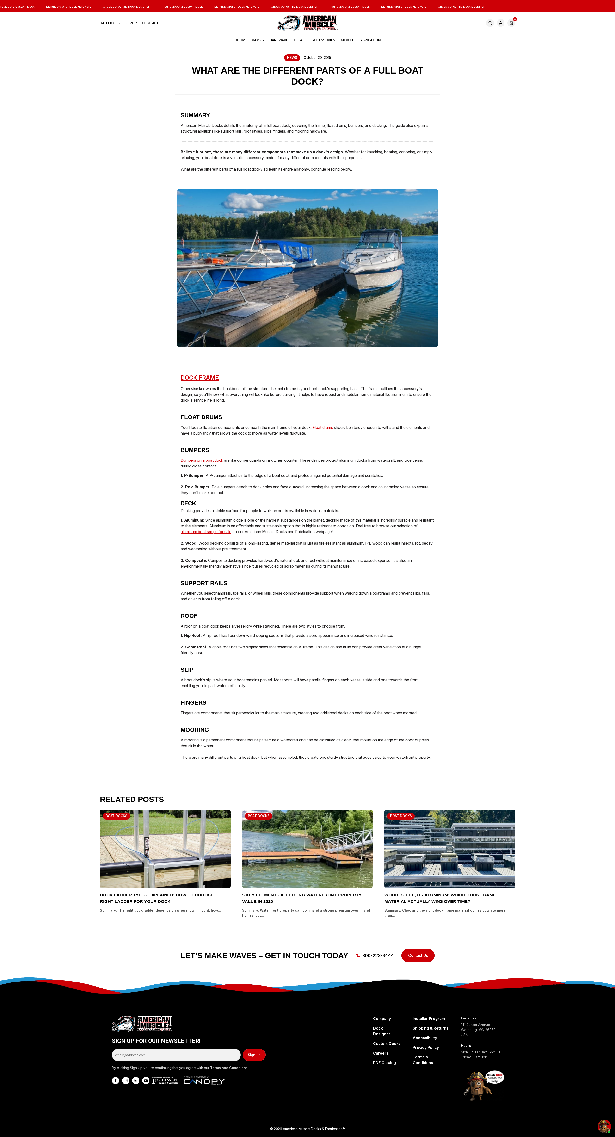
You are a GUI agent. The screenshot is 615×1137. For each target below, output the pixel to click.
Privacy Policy (426, 1047)
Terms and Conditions (229, 1068)
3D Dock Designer (136, 6)
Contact (150, 23)
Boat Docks (116, 816)
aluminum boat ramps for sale (206, 531)
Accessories (323, 40)
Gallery (107, 23)
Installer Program (429, 1018)
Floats (300, 40)
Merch (347, 40)
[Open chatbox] (604, 1126)
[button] (511, 23)
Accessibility (425, 1037)
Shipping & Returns (431, 1028)
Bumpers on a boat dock (202, 460)
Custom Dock (25, 6)
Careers (380, 1053)
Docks (240, 40)
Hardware (279, 40)
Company (382, 1018)
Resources (128, 23)
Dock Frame (200, 377)
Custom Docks (387, 1043)
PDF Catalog (384, 1062)
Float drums (323, 427)
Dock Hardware (80, 6)
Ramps (258, 40)
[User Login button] (500, 23)
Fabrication (370, 40)
